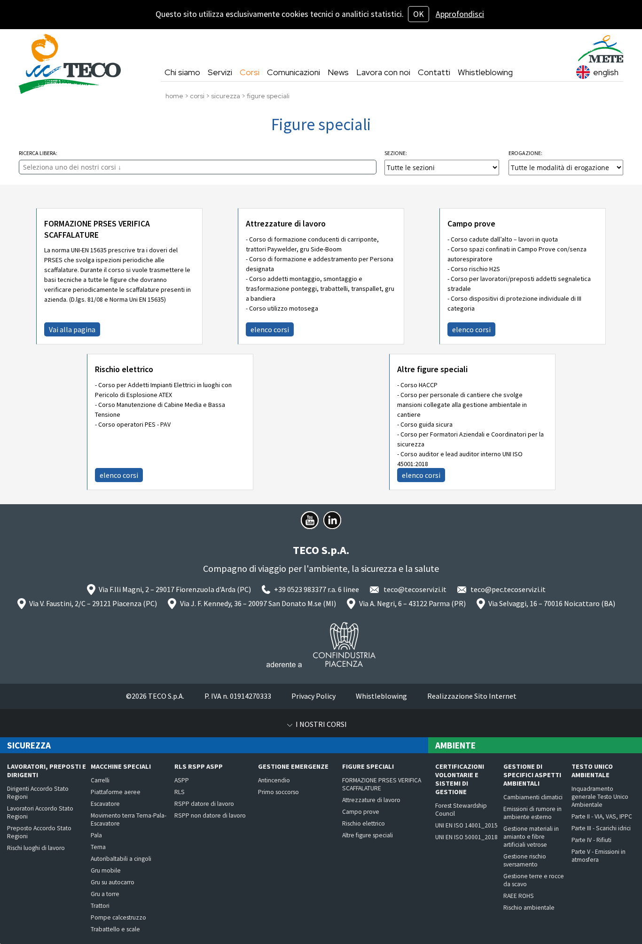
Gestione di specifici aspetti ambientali (532, 775)
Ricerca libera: (38, 152)
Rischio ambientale (529, 908)
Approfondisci (460, 14)
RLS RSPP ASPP (198, 766)
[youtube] (309, 520)
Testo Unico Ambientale (592, 770)
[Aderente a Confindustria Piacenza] (320, 644)
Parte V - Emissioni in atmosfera (599, 856)
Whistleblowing (381, 696)
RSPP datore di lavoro (204, 804)
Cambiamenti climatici (533, 797)
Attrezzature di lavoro (286, 223)
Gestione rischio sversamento (524, 860)
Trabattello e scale (115, 929)
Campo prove (471, 223)
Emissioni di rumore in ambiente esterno (532, 813)
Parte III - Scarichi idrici (601, 828)
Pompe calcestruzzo (118, 917)
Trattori (100, 906)
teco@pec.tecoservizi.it (508, 589)
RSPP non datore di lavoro (210, 815)
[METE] (600, 49)
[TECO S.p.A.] (70, 64)
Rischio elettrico (124, 369)
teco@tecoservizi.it (415, 589)
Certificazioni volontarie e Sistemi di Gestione (459, 779)
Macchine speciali (121, 766)
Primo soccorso (278, 792)
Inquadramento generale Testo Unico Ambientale (600, 797)
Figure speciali (368, 766)
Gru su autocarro (112, 882)
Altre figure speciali (432, 369)
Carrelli (100, 780)
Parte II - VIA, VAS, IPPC (602, 816)
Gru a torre (105, 894)
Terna (98, 847)
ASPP (181, 780)
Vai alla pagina (72, 329)
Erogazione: (525, 152)
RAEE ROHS (518, 896)
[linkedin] (332, 520)
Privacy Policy (313, 696)
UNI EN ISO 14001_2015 (466, 825)
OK (418, 14)
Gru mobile (106, 870)
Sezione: (395, 152)
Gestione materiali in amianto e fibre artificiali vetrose (531, 837)
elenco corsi (270, 329)
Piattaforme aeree (116, 792)
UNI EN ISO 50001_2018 (466, 837)
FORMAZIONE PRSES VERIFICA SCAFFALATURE (97, 229)
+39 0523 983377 (300, 589)
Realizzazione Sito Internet (472, 696)
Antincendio (274, 780)
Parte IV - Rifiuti (591, 840)
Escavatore (105, 804)
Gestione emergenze (293, 766)
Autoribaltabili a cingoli (121, 859)
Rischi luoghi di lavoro (36, 848)
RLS (179, 792)
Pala (96, 835)
